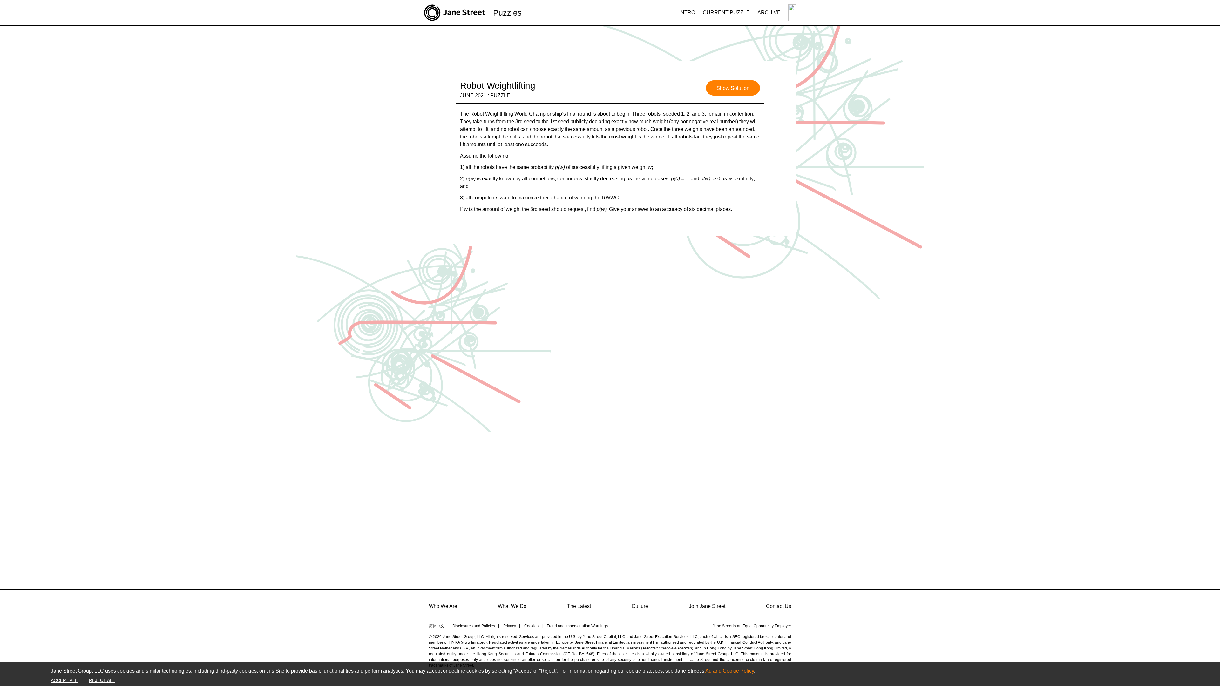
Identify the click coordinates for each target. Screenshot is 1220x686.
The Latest (579, 606)
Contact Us (778, 606)
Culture (640, 606)
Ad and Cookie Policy (729, 671)
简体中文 (436, 626)
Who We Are (443, 606)
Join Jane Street (707, 606)
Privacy (509, 626)
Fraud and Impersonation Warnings (577, 626)
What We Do (512, 606)
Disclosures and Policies (473, 626)
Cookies (531, 626)
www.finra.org (473, 642)
